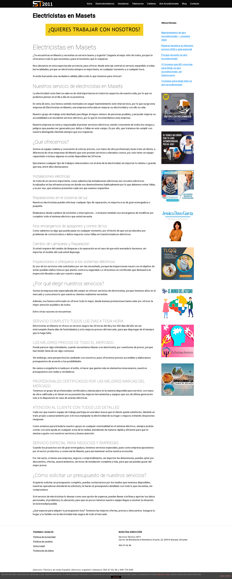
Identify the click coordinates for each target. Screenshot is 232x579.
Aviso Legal (39, 546)
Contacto (194, 3)
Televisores (138, 3)
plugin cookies (225, 576)
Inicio (89, 3)
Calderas (151, 3)
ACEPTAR (116, 577)
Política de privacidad (44, 537)
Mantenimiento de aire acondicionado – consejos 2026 (175, 36)
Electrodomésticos (105, 3)
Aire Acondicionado (169, 3)
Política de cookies (43, 541)
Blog (184, 3)
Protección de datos (43, 551)
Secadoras (123, 3)
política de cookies (163, 574)
